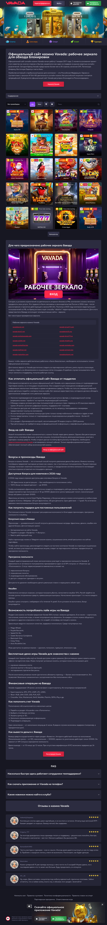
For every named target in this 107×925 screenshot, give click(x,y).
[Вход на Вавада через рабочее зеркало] (53, 274)
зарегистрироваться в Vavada (20, 442)
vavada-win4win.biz (66, 350)
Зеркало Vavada (53, 84)
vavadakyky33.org (65, 331)
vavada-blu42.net (19, 331)
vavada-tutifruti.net (19, 350)
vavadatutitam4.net (66, 354)
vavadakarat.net (18, 327)
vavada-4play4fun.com (20, 354)
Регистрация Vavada (53, 754)
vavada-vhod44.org (66, 341)
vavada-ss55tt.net (19, 341)
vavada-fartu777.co (66, 336)
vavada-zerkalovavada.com (22, 336)
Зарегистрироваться (42, 3)
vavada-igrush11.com (66, 327)
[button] (2, 22)
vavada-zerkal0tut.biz (20, 345)
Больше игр (53, 234)
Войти (59, 3)
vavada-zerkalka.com (66, 345)
